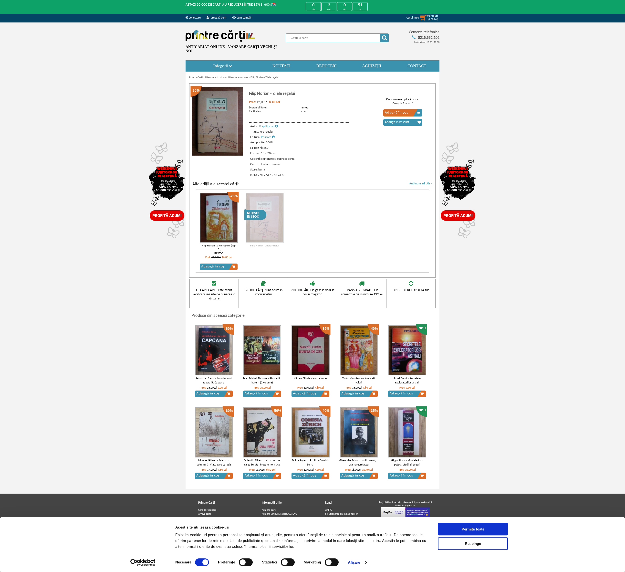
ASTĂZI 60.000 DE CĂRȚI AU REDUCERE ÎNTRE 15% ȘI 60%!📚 (231, 5)
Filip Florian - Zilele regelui (264, 77)
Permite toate (473, 529)
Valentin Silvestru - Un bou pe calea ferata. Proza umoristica (262, 462)
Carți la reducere (207, 510)
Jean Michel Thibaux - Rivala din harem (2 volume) (262, 380)
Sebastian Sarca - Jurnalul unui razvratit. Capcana (214, 380)
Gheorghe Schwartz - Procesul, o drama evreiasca (358, 462)
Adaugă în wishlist (397, 122)
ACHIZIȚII (371, 66)
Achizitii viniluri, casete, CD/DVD (279, 514)
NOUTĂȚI (281, 66)
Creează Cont (218, 17)
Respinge (473, 543)
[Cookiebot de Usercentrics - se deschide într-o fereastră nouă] (143, 562)
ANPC (328, 509)
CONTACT (416, 66)
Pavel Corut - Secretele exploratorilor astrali (407, 380)
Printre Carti (196, 77)
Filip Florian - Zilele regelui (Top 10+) (219, 247)
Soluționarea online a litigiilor (341, 514)
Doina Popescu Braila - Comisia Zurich (310, 462)
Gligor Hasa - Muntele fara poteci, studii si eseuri (407, 462)
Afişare (354, 562)
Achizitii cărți (269, 510)
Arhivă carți (204, 514)
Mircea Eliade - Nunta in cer (310, 378)
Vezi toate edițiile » (421, 183)
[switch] (246, 562)
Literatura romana (238, 77)
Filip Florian (267, 126)
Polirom (266, 137)
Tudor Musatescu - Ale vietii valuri (358, 380)
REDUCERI (326, 66)
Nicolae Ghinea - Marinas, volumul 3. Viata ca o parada (214, 462)
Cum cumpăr (244, 17)
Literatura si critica (215, 77)
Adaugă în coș (396, 113)
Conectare (194, 17)
